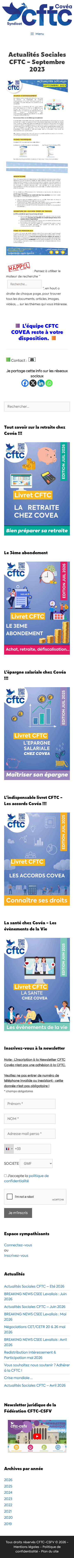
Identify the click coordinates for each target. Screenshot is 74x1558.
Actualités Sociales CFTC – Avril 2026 (35, 1385)
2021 (8, 1511)
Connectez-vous (18, 1245)
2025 (8, 1486)
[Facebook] (25, 383)
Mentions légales (26, 1547)
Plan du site (50, 1551)
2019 (8, 1524)
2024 (8, 1492)
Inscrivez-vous (16, 1255)
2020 (8, 1517)
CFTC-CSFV (45, 1542)
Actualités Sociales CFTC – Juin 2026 (34, 1306)
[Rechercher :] (37, 406)
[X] (33, 383)
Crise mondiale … (18, 1378)
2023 (8, 1499)
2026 (8, 1480)
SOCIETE (11, 1163)
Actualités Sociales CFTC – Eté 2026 (34, 1286)
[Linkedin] (41, 383)
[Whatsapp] (49, 383)
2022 (8, 1505)
